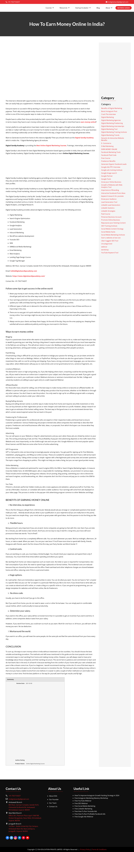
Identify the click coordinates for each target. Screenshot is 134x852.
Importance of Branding (110, 190)
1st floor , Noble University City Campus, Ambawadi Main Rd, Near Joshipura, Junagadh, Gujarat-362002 (23, 828)
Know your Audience (108, 199)
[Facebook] (7, 837)
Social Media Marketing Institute (113, 235)
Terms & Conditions (99, 849)
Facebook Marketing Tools (111, 152)
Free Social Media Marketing (85, 806)
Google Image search (109, 173)
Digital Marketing (107, 117)
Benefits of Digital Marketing (111, 108)
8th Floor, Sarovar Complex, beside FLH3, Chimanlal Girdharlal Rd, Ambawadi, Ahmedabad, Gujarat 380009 (24, 807)
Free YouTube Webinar (83, 801)
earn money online (88, 122)
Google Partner (107, 176)
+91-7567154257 (15, 796)
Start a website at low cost (111, 238)
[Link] (16, 7)
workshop (105, 250)
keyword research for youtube (112, 196)
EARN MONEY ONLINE (109, 149)
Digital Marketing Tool (109, 129)
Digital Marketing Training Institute (114, 132)
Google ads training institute (111, 170)
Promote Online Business (110, 220)
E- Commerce (106, 143)
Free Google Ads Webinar (84, 817)
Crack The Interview (108, 114)
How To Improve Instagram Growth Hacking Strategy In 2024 (97, 795)
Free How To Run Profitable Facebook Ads (90, 814)
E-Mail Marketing (107, 146)
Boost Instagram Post (109, 111)
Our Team (53, 803)
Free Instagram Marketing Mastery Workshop (91, 798)
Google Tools (106, 179)
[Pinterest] (23, 837)
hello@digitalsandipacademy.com (23, 271)
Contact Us (53, 806)
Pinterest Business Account (111, 217)
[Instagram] (15, 837)
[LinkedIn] (19, 837)
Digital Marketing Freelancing (112, 123)
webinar (104, 247)
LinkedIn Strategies (108, 211)
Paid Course (105, 214)
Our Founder (54, 799)
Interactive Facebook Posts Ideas (113, 193)
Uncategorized (106, 244)
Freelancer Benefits (108, 161)
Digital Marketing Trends (110, 135)
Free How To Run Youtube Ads (86, 811)
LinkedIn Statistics (107, 208)
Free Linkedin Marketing (83, 809)
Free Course (105, 158)
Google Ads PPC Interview (110, 167)
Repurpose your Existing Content (113, 223)
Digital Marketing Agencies (111, 120)
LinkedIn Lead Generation (110, 205)
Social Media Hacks (108, 232)
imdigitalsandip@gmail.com (19, 799)
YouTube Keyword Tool (109, 253)
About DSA (53, 796)
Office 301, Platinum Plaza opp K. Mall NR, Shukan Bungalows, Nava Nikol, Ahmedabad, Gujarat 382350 (25, 818)
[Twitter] (11, 837)
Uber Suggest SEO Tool (109, 241)
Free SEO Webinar (81, 803)
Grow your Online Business (111, 182)
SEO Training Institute (109, 226)
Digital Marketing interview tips (112, 126)
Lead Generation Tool (109, 202)
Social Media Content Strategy (112, 229)
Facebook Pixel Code (108, 155)
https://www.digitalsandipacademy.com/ (28, 276)
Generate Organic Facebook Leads (114, 164)
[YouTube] (27, 837)
